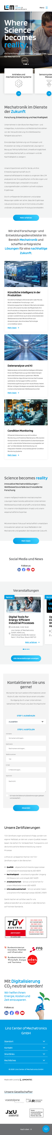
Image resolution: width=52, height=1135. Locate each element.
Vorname (9, 734)
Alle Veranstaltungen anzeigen (26, 658)
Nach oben (24, 1129)
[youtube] (33, 569)
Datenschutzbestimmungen (28, 796)
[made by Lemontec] (26, 1080)
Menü (42, 8)
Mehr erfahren (26, 218)
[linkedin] (19, 569)
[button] (25, 64)
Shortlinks (9, 1054)
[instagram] (28, 569)
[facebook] (23, 569)
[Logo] (15, 6)
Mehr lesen (12, 328)
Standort (8, 1041)
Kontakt (8, 1047)
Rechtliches (10, 1060)
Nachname (9, 744)
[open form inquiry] (46, 1129)
